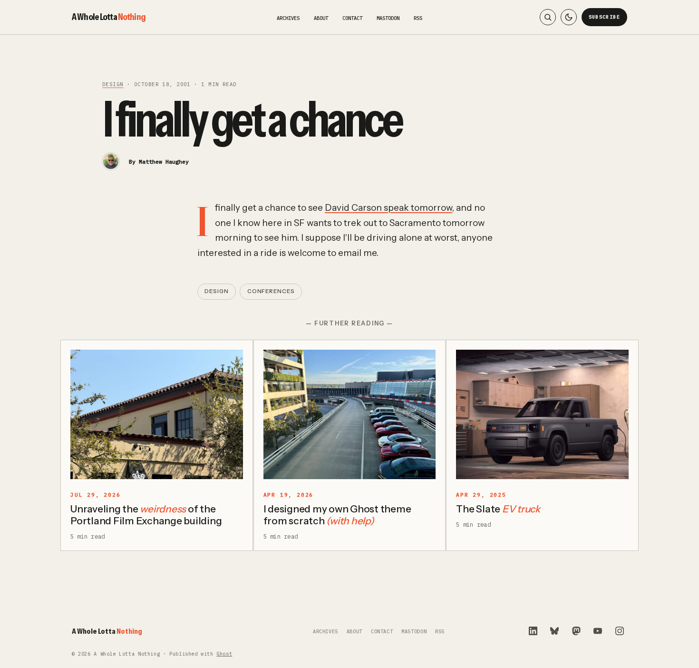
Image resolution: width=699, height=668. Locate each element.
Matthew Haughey (164, 161)
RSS (418, 18)
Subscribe (605, 17)
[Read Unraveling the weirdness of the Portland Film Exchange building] (156, 414)
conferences (271, 291)
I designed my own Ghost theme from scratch (337, 515)
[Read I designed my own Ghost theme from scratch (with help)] (349, 414)
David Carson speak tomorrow (388, 207)
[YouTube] (597, 631)
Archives (288, 18)
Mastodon (388, 18)
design (113, 84)
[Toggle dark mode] (569, 17)
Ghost (224, 654)
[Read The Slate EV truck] (542, 414)
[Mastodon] (576, 631)
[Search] (548, 17)
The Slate (498, 509)
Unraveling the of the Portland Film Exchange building (146, 515)
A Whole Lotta (109, 16)
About (321, 18)
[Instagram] (619, 631)
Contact (352, 18)
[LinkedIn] (533, 631)
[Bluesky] (554, 631)
